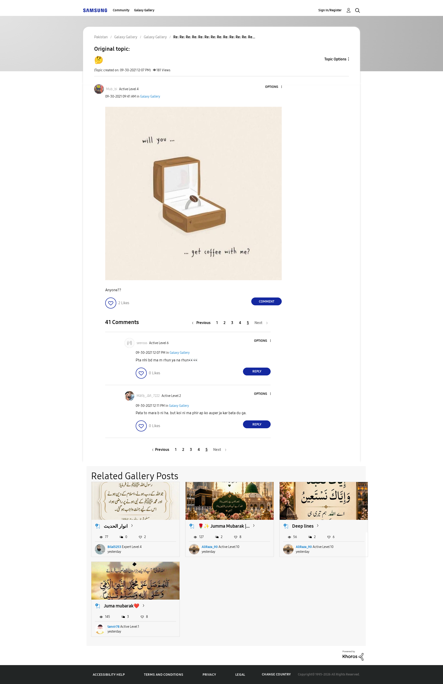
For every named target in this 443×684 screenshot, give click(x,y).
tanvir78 (114, 627)
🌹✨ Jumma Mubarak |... (224, 526)
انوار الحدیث (116, 526)
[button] (274, 87)
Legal (240, 675)
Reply (256, 371)
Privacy (209, 675)
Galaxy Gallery (144, 10)
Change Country (276, 674)
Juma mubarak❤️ (121, 606)
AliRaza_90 (210, 547)
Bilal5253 (114, 547)
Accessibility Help (109, 675)
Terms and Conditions (163, 675)
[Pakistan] (95, 10)
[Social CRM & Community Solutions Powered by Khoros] (353, 655)
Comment (266, 301)
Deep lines (303, 526)
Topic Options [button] (335, 59)
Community (121, 10)
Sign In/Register (330, 10)
